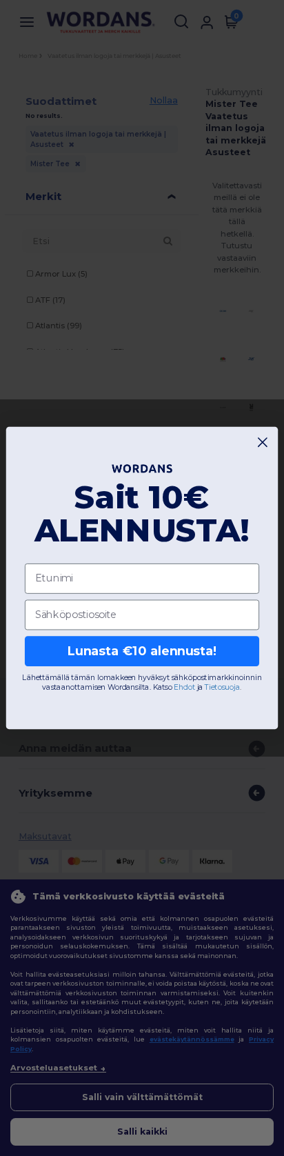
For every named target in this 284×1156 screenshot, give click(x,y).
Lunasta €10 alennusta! (142, 651)
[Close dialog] (263, 442)
